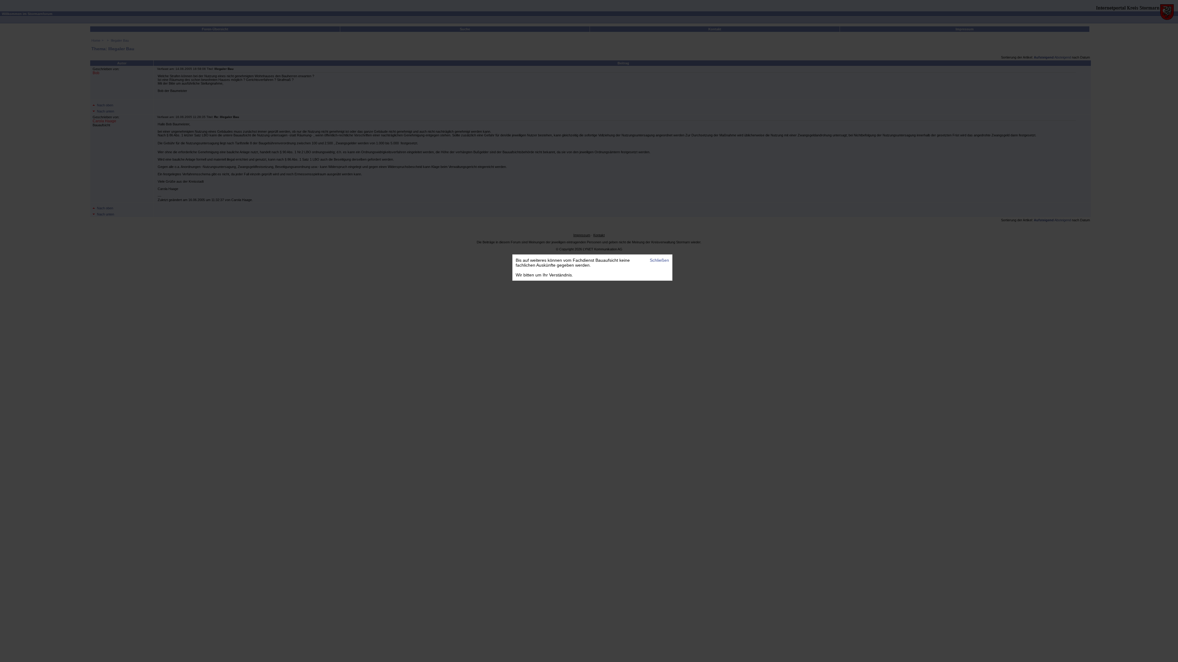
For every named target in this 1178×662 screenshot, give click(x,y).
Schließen (659, 260)
